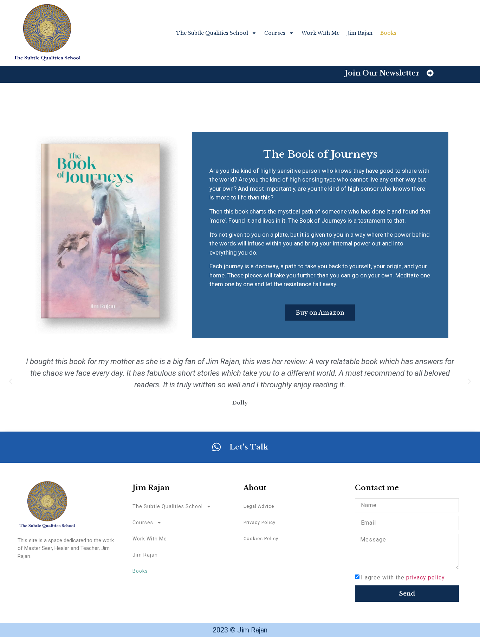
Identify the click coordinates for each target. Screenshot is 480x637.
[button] (10, 381)
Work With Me (320, 33)
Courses (274, 33)
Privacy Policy (259, 522)
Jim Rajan (359, 33)
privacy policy (425, 577)
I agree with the (403, 577)
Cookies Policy (261, 538)
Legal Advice (259, 506)
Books (388, 33)
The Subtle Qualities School (212, 33)
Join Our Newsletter (382, 73)
